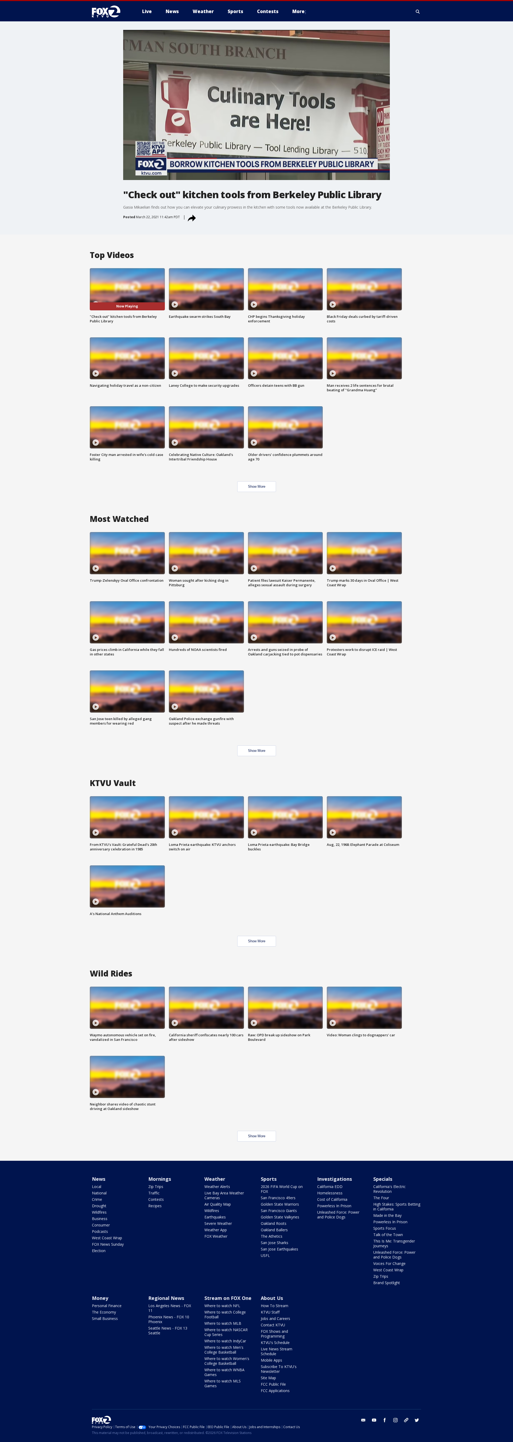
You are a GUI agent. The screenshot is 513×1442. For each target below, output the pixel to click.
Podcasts (100, 1231)
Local (96, 1186)
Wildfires (99, 1212)
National (99, 1192)
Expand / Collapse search (418, 11)
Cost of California (332, 1199)
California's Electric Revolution (389, 1189)
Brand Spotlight (386, 1282)
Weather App (215, 1229)
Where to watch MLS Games (222, 1383)
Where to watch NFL (222, 1305)
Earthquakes (215, 1217)
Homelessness (330, 1192)
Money (100, 1298)
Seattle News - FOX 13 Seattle (167, 1330)
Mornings (159, 1179)
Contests (156, 1199)
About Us (272, 1298)
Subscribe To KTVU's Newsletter (279, 1369)
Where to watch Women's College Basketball (226, 1361)
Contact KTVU (273, 1324)
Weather (214, 1179)
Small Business (105, 1318)
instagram (395, 1420)
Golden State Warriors (280, 1204)
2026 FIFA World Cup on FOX (282, 1189)
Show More (256, 486)
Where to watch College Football (225, 1314)
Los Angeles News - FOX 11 (169, 1308)
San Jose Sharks (274, 1242)
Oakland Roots (273, 1223)
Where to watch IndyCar (225, 1340)
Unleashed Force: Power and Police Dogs (338, 1215)
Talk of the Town (388, 1234)
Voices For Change (389, 1263)
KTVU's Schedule (275, 1342)
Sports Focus (384, 1228)
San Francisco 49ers (278, 1197)
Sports (269, 1179)
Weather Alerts (217, 1186)
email (363, 1420)
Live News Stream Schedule (276, 1351)
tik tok (406, 1420)
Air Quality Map (217, 1204)
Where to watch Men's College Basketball (223, 1350)
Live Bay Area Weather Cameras (224, 1195)
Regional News (166, 1298)
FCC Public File (273, 1384)
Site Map (268, 1377)
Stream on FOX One (227, 1298)
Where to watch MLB (222, 1323)
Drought (99, 1205)
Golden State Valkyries (280, 1217)
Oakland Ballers (274, 1229)
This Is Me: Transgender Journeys (394, 1243)
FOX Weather (215, 1236)
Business (99, 1218)
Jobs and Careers (275, 1318)
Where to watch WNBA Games (224, 1372)
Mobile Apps (271, 1360)
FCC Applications (275, 1390)
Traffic (154, 1192)
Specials (382, 1179)
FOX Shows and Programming (274, 1334)
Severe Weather (218, 1223)
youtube (374, 1420)
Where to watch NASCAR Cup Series (226, 1332)
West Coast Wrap (107, 1237)
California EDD (330, 1186)
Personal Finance (107, 1305)
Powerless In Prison (334, 1205)
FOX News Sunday (108, 1244)
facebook (384, 1420)
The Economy (104, 1312)
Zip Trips (155, 1186)
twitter (417, 1420)
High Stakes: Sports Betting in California (396, 1207)
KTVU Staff (270, 1312)
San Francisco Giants (279, 1210)
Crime (97, 1199)
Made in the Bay (387, 1215)
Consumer (101, 1225)
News (98, 1179)
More (298, 11)
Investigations (334, 1179)
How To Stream (274, 1305)
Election (99, 1250)
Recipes (155, 1205)
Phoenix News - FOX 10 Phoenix (168, 1319)
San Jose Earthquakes (279, 1249)
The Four (381, 1197)
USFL (265, 1255)
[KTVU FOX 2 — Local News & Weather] (109, 11)
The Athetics (271, 1236)
